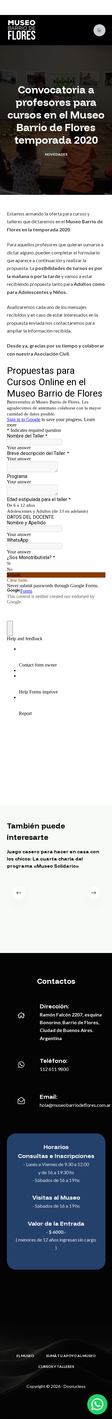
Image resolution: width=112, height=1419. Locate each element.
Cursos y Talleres (56, 1366)
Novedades (56, 154)
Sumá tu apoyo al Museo (71, 1355)
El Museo (25, 1355)
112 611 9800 (54, 1069)
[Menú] (99, 30)
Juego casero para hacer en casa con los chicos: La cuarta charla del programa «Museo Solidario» (53, 859)
